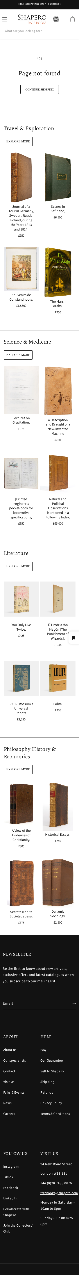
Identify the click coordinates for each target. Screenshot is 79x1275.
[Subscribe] (70, 1003)
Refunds (46, 1092)
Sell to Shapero (52, 1071)
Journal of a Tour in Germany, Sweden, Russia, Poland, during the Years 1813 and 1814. (21, 218)
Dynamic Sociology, (57, 914)
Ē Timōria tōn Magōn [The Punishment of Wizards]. (58, 631)
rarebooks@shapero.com (59, 1193)
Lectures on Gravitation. (21, 420)
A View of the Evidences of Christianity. (21, 835)
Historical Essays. (57, 834)
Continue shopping (39, 89)
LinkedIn (10, 1198)
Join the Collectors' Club (18, 1228)
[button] (72, 19)
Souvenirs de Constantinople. (21, 297)
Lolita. (58, 704)
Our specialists (14, 1060)
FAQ (43, 1049)
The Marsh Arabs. (58, 303)
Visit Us (8, 1081)
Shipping (47, 1081)
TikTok (8, 1177)
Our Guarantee (51, 1060)
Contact (9, 1071)
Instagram (11, 1166)
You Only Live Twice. (21, 627)
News (7, 1103)
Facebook (10, 1187)
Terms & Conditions (55, 1113)
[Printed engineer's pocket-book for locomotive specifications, (21, 508)
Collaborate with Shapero (16, 1212)
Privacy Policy (51, 1103)
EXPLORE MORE (18, 141)
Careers (9, 1113)
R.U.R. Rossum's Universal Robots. (21, 708)
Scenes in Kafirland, (58, 208)
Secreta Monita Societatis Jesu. (21, 914)
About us (9, 1049)
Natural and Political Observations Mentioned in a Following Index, (58, 508)
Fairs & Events (13, 1092)
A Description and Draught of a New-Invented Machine (58, 427)
